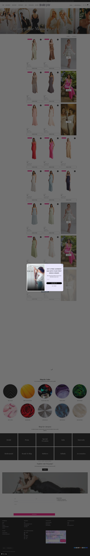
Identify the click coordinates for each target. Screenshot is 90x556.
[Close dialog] (62, 264)
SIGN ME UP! (54, 283)
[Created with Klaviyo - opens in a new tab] (45, 291)
